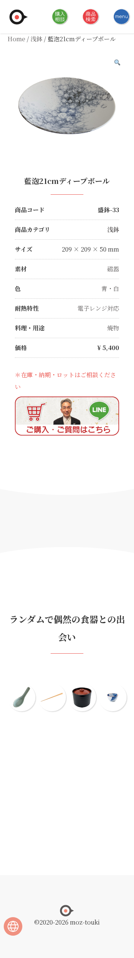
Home (16, 39)
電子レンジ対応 (98, 308)
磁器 (113, 269)
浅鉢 (36, 39)
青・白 (110, 288)
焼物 (113, 328)
